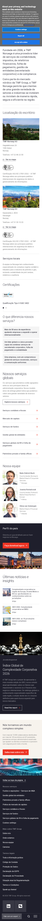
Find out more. (29, 25)
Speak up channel (9, 889)
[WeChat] (20, 906)
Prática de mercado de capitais (15, 805)
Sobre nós (7, 833)
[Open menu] (35, 916)
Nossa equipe (8, 842)
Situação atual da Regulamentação (16, 880)
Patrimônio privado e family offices (16, 800)
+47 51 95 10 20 (16, 222)
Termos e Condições (11, 885)
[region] (21, 23)
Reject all (21, 36)
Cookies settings (9, 823)
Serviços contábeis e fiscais (14, 809)
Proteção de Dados (10, 867)
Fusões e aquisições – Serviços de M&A (19, 791)
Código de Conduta (10, 862)
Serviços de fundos (10, 814)
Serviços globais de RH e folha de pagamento (21, 818)
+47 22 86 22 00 (16, 155)
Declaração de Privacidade (13, 876)
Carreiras (6, 847)
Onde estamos (8, 838)
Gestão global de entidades (13, 795)
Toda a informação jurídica (13, 858)
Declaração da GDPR (11, 871)
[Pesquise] (28, 916)
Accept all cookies (21, 42)
